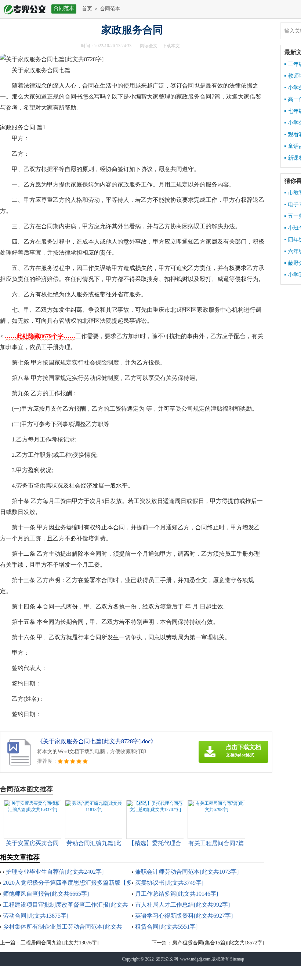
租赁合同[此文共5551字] (166, 927)
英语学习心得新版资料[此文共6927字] (184, 916)
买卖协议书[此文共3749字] (169, 883)
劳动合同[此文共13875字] (35, 916)
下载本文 (171, 45)
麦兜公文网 (167, 959)
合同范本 (110, 8)
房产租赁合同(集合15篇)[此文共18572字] (218, 942)
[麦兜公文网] (23, 9)
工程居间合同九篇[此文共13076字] (60, 942)
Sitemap (237, 959)
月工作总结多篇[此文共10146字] (176, 894)
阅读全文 (148, 45)
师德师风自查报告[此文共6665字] (46, 894)
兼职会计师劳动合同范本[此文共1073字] (187, 872)
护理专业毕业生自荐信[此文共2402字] (55, 872)
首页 (87, 8)
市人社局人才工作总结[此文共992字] (182, 905)
